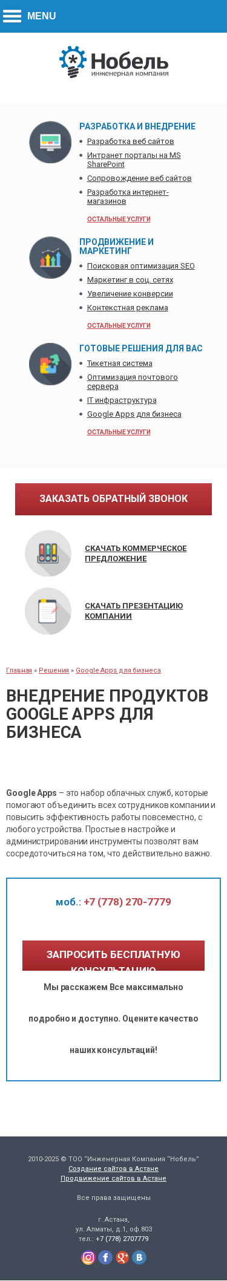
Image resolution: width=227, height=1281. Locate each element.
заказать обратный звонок (113, 498)
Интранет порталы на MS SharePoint (134, 160)
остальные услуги (119, 219)
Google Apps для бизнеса (134, 414)
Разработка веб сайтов (130, 141)
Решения (54, 670)
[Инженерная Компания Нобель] (113, 75)
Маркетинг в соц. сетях (130, 279)
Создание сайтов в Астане (113, 1169)
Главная (19, 670)
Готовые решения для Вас (141, 348)
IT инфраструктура (122, 400)
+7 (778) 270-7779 (113, 902)
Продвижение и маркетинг (116, 246)
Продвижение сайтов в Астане (113, 1178)
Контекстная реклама (127, 307)
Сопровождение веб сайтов (139, 178)
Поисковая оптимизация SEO (141, 265)
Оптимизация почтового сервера (132, 382)
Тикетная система (120, 363)
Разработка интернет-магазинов (128, 196)
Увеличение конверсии (130, 293)
